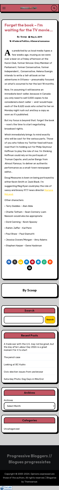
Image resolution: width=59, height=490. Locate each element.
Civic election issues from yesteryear (23, 372)
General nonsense (41, 41)
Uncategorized (12, 429)
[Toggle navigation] (4, 8)
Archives (8, 400)
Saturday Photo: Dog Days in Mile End (23, 379)
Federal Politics (21, 41)
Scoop (23, 37)
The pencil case (12, 357)
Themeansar (30, 481)
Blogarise (51, 477)
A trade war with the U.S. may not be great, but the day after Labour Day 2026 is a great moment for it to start (29, 347)
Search (29, 310)
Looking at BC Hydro (15, 364)
